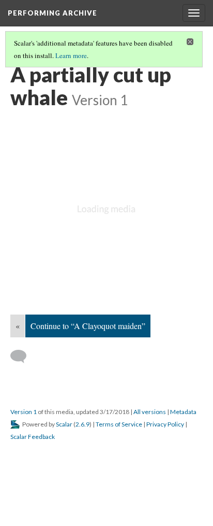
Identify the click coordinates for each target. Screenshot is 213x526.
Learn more (71, 55)
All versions (149, 412)
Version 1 (23, 412)
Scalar (64, 424)
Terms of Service (119, 424)
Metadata (183, 412)
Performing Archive (52, 13)
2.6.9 (82, 424)
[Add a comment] (23, 356)
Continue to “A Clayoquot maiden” (88, 325)
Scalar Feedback (32, 436)
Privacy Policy (165, 424)
